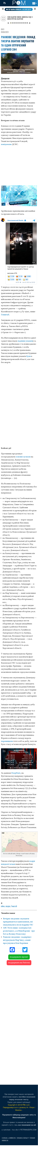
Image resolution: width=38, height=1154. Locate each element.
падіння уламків (25, 341)
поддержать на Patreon (19, 962)
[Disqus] (19, 994)
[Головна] (19, 3)
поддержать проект (19, 957)
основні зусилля (23, 456)
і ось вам (25, 1125)
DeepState (16, 773)
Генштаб (5, 314)
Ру (5, 2)
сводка (7, 906)
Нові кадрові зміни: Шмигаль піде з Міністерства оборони (20, 18)
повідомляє (6, 144)
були (28, 356)
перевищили (7, 741)
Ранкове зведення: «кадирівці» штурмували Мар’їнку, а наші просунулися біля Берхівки (17, 940)
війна (3, 906)
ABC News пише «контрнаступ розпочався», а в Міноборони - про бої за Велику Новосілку (19, 931)
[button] (8, 23)
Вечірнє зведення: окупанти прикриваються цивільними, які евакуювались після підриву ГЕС (18, 921)
